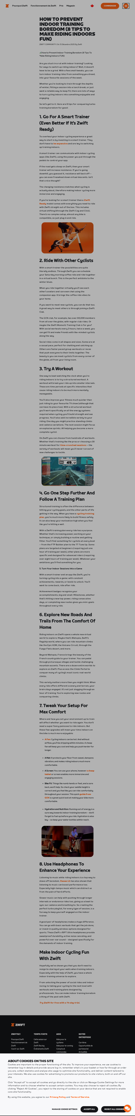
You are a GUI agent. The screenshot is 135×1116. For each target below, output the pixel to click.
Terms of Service (80, 1097)
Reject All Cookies (114, 1109)
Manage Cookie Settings (64, 1109)
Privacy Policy (58, 1097)
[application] (127, 1108)
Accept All (89, 1109)
